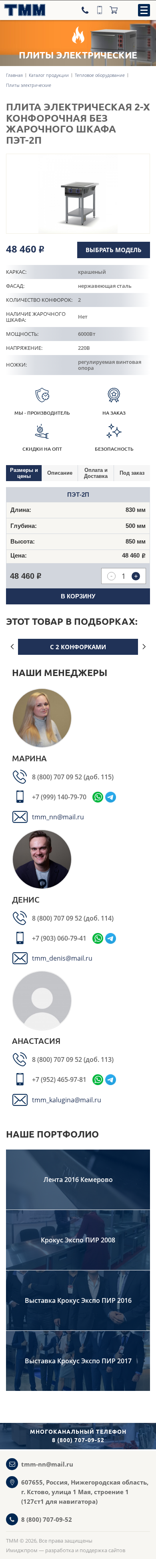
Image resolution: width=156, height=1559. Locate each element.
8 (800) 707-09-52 (46, 1519)
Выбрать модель (114, 250)
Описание (59, 473)
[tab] (24, 473)
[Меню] (144, 10)
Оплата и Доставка (96, 473)
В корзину (78, 596)
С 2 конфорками (78, 647)
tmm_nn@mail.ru (58, 817)
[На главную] (23, 10)
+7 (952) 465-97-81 (59, 1079)
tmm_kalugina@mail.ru (66, 1100)
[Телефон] (86, 10)
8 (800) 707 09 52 (58, 776)
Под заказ (132, 473)
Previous (12, 647)
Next (144, 647)
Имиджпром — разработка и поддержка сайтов (65, 1550)
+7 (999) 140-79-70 (59, 797)
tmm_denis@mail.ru (62, 958)
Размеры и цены (24, 473)
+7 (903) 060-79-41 (59, 938)
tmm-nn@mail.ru (47, 1464)
